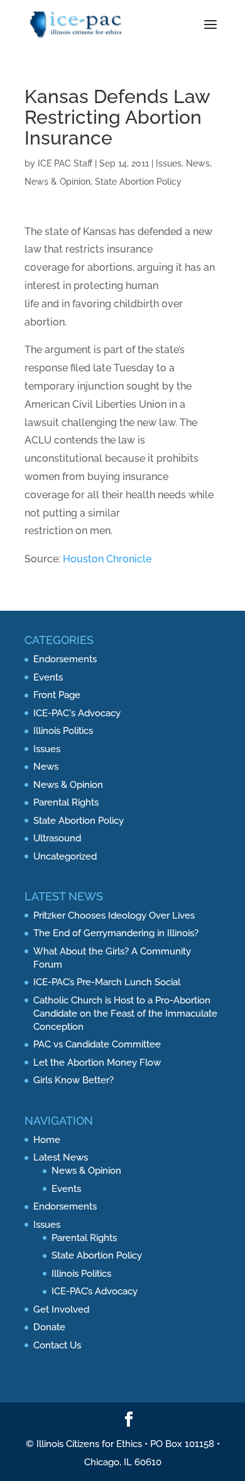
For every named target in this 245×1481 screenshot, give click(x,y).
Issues (169, 163)
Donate (49, 1327)
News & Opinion (57, 182)
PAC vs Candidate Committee (97, 1044)
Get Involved (61, 1309)
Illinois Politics (63, 730)
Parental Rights (66, 802)
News (198, 163)
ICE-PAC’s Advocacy (95, 1291)
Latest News (60, 1157)
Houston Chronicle (107, 559)
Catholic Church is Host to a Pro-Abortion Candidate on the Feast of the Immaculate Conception (125, 1013)
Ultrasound (57, 838)
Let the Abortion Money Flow (97, 1062)
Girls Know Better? (73, 1080)
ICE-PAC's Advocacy (77, 713)
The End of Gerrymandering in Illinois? (116, 933)
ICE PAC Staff (65, 163)
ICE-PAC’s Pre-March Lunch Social (106, 982)
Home (46, 1139)
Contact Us (57, 1345)
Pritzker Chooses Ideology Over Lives (114, 915)
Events (48, 677)
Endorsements (65, 659)
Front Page (56, 695)
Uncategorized (65, 856)
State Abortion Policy (138, 182)
